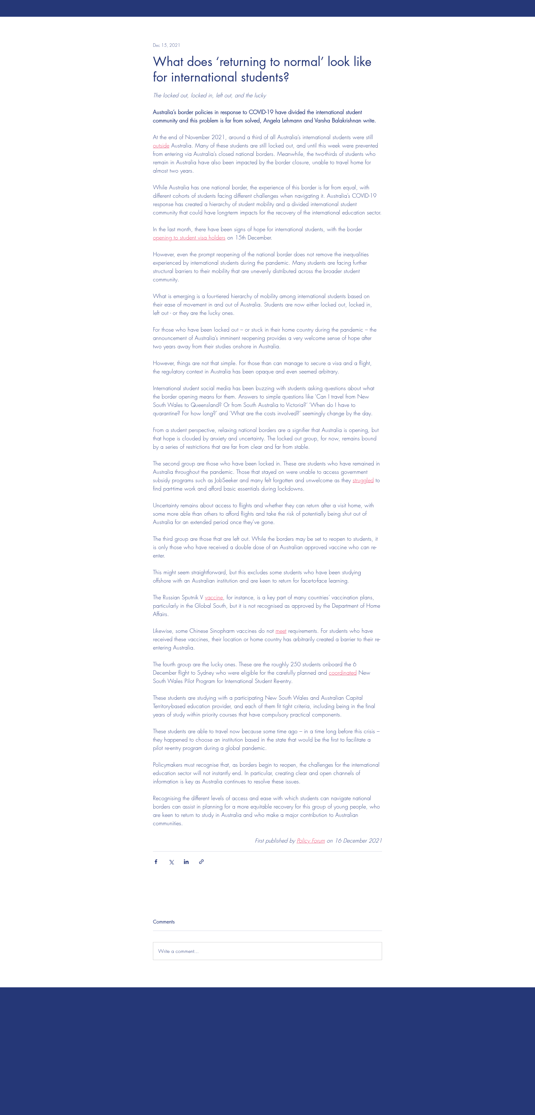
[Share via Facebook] (156, 862)
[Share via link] (201, 862)
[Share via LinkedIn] (186, 862)
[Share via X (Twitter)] (171, 862)
